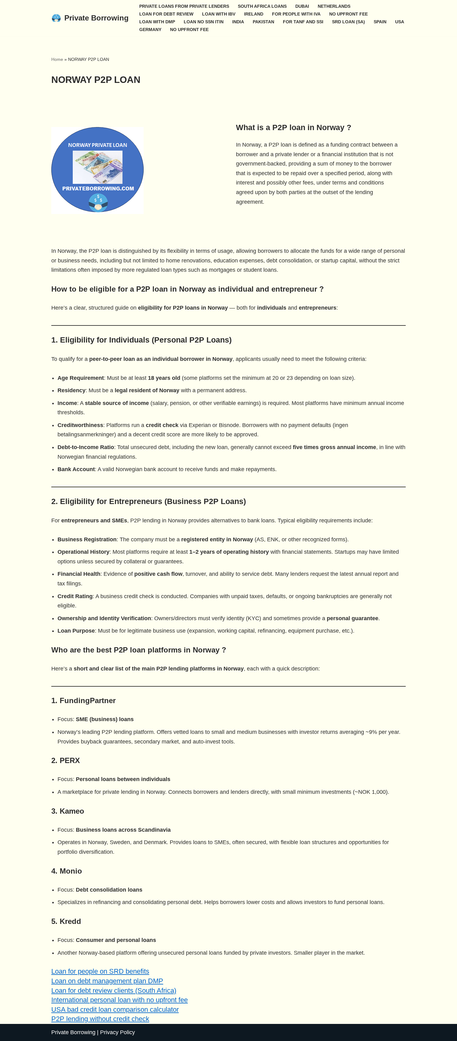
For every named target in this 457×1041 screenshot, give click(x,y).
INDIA (238, 21)
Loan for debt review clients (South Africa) (113, 990)
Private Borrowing (73, 1032)
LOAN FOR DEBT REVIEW (166, 13)
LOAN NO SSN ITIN (204, 21)
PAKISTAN (263, 21)
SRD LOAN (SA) (348, 21)
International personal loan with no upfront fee (119, 1000)
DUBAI (302, 6)
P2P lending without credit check (100, 1019)
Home (57, 59)
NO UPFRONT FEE (348, 13)
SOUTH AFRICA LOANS (262, 6)
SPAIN (380, 21)
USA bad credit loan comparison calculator (115, 1009)
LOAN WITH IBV (218, 13)
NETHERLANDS (334, 6)
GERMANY (150, 29)
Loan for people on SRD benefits (100, 971)
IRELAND (253, 13)
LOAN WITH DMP (157, 21)
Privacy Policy (117, 1032)
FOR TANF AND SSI (303, 21)
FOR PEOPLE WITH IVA (296, 13)
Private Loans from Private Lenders (184, 6)
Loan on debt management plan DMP (107, 981)
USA (399, 21)
